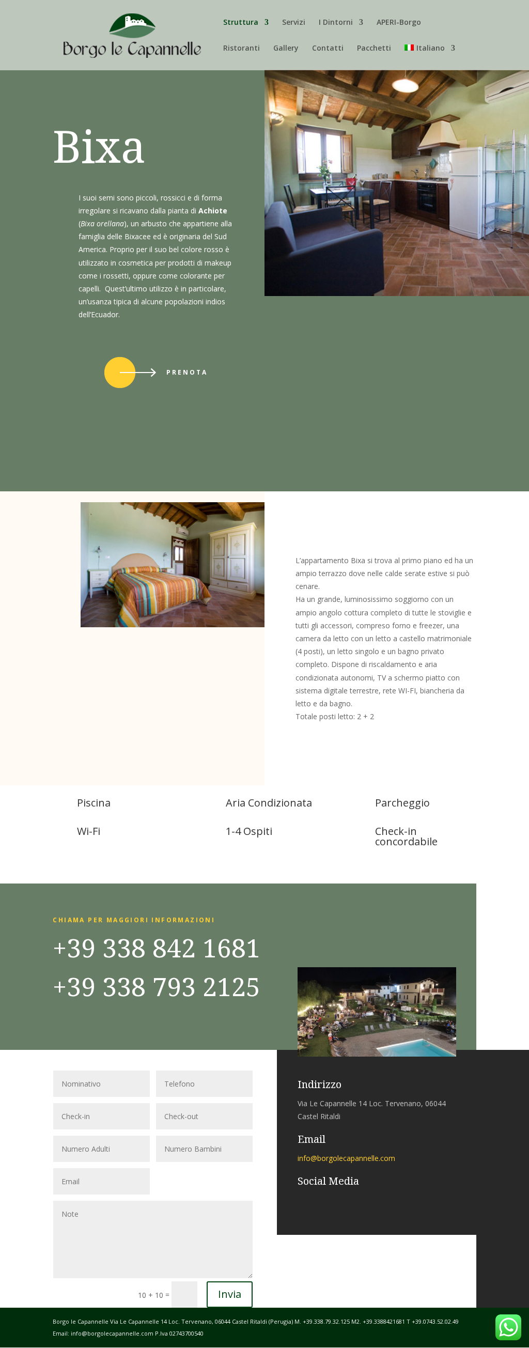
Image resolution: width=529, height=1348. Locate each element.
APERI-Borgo (399, 23)
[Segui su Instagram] (321, 1202)
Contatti (328, 48)
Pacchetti (374, 48)
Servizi (293, 23)
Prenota (187, 372)
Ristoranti (241, 48)
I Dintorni (336, 23)
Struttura (240, 23)
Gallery (286, 48)
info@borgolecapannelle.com (346, 1158)
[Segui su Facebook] (300, 1202)
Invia (229, 1294)
